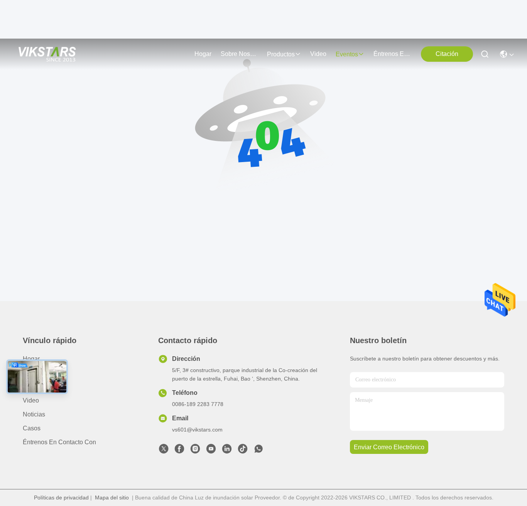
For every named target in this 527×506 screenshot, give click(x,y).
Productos (37, 386)
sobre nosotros (239, 54)
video (318, 54)
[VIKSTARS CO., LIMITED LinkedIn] (226, 451)
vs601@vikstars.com (197, 429)
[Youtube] (211, 451)
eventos (347, 54)
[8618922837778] (258, 451)
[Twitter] (163, 451)
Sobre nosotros (44, 372)
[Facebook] (179, 451)
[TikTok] (242, 451)
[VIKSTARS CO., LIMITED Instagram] (195, 451)
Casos (32, 428)
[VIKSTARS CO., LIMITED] (47, 54)
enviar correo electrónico (389, 447)
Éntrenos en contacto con (391, 54)
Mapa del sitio (112, 497)
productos (281, 54)
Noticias (34, 414)
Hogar (202, 54)
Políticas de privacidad (61, 497)
